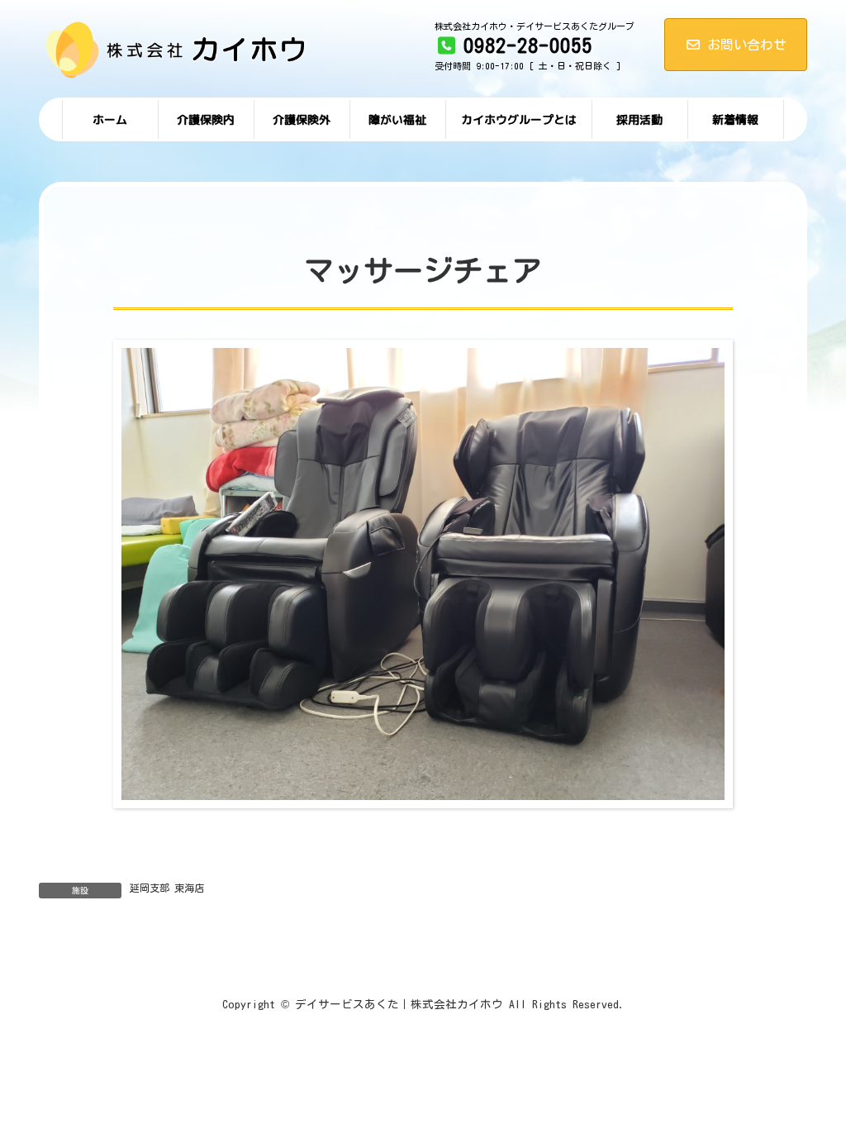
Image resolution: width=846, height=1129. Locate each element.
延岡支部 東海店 (167, 888)
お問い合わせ (747, 44)
